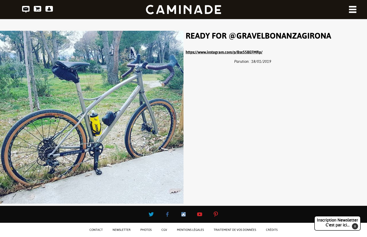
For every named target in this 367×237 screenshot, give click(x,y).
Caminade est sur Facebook (167, 214)
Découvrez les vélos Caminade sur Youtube (199, 214)
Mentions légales (190, 229)
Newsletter (122, 229)
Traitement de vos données (235, 229)
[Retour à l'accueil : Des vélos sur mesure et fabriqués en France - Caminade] (183, 9)
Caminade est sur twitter (151, 214)
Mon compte (49, 9)
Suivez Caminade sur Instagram (183, 214)
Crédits (272, 229)
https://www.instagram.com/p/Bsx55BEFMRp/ (224, 52)
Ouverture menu (352, 9)
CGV (164, 229)
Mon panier (37, 9)
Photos (146, 229)
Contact (26, 9)
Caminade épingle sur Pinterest (216, 214)
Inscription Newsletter (337, 222)
